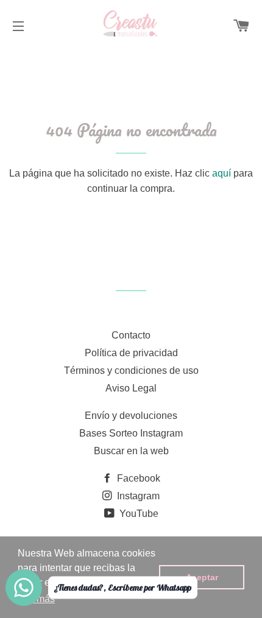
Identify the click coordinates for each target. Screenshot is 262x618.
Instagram (137, 496)
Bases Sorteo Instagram (131, 433)
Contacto (131, 335)
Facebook (137, 478)
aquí (221, 173)
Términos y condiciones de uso (131, 370)
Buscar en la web (131, 451)
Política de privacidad (131, 353)
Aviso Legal (131, 388)
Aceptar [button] (202, 577)
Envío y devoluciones (131, 415)
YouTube (137, 513)
